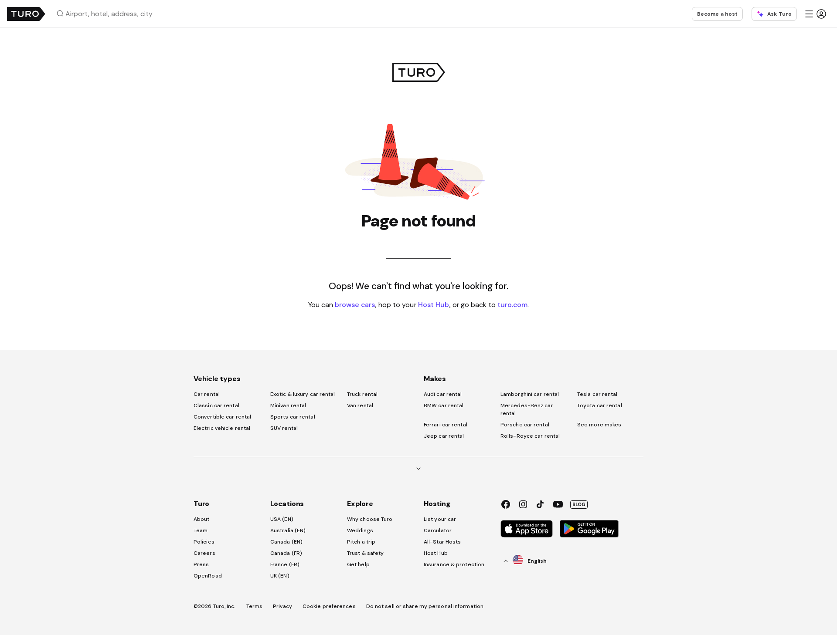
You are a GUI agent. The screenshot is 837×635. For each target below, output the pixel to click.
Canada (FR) (286, 553)
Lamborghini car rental (529, 394)
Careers (204, 553)
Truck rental (362, 394)
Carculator (438, 530)
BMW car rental (443, 405)
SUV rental (284, 428)
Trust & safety (365, 553)
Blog (578, 504)
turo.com (512, 304)
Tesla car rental (597, 394)
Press (201, 564)
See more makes (599, 425)
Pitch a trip (361, 542)
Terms (254, 606)
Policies (204, 542)
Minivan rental (288, 405)
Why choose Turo (370, 519)
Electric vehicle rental (222, 428)
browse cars (355, 304)
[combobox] (123, 13)
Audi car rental (443, 394)
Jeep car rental (444, 436)
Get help (358, 564)
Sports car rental (292, 417)
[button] (123, 13)
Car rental (207, 394)
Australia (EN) (288, 530)
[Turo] (26, 14)
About (202, 519)
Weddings (360, 530)
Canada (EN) (286, 542)
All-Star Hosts (442, 542)
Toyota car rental (599, 405)
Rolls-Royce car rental (530, 436)
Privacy (282, 606)
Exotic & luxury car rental (302, 394)
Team (201, 530)
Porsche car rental (524, 425)
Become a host (717, 14)
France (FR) (284, 564)
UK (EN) (279, 576)
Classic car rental (216, 405)
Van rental (360, 405)
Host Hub (433, 304)
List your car (440, 519)
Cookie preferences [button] (329, 606)
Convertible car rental (222, 417)
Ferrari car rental (445, 425)
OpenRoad (208, 576)
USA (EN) (281, 519)
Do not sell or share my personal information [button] (424, 606)
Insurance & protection (454, 564)
